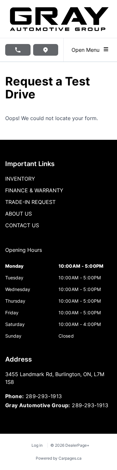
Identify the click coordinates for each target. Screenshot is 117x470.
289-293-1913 (44, 396)
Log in (37, 445)
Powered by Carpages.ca (59, 458)
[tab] (23, 253)
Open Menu (87, 50)
